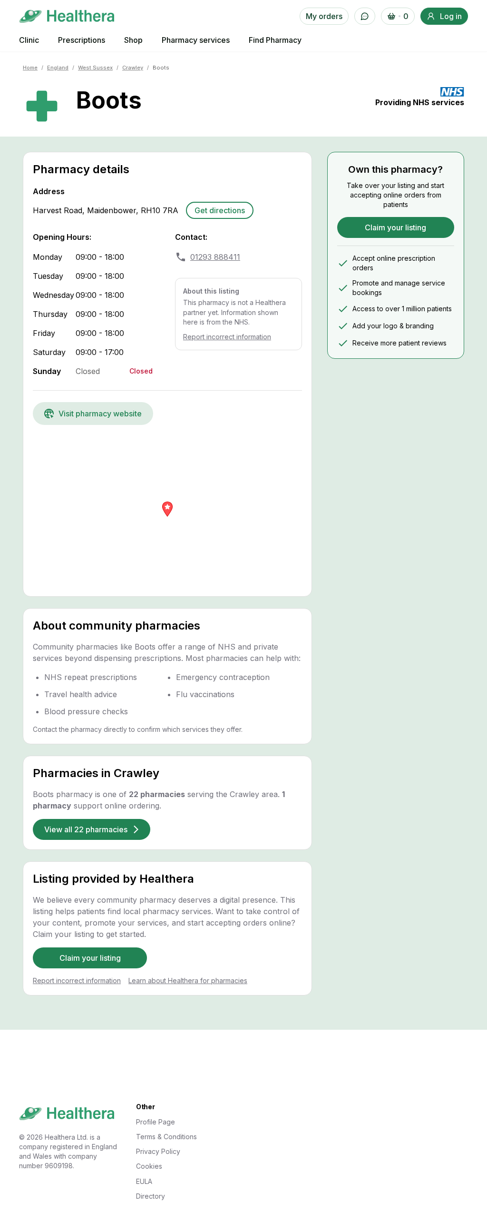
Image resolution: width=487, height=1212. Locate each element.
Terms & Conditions (166, 1137)
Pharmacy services (196, 40)
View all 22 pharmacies (85, 829)
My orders (324, 16)
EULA (144, 1181)
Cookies (149, 1166)
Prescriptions (81, 40)
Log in (451, 16)
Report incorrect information (227, 337)
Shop (133, 40)
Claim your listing (90, 958)
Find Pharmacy (275, 40)
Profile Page (155, 1122)
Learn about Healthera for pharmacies (187, 980)
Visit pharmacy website (100, 413)
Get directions (220, 210)
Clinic (29, 40)
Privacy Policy (158, 1151)
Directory (150, 1196)
